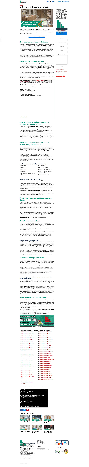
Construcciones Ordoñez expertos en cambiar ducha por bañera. (32, 394)
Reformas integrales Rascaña (45, 343)
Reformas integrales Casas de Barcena (46, 359)
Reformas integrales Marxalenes (27, 343)
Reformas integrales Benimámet (45, 365)
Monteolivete (34, 84)
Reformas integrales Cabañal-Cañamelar (27, 382)
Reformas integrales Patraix (26, 359)
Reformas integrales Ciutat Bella (27, 333)
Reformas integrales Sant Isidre (27, 361)
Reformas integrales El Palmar (45, 373)
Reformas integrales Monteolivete (27, 373)
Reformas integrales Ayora (44, 335)
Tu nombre (62, 38)
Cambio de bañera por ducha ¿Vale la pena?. (60, 75)
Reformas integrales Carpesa (44, 357)
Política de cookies (40, 441)
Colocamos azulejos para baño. (26, 402)
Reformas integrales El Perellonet (45, 375)
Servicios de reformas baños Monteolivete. (30, 396)
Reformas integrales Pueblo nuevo (46, 355)
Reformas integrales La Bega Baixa (46, 339)
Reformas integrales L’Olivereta (27, 355)
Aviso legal (39, 440)
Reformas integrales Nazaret (44, 333)
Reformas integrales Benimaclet (45, 341)
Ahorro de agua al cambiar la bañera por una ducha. (61, 72)
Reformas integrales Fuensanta (27, 357)
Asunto (62, 50)
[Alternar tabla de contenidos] (46, 390)
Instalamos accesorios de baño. (28, 401)
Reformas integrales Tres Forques (27, 353)
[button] (1, 39)
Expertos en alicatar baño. (25, 400)
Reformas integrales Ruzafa (26, 335)
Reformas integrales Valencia (27, 331)
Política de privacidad (41, 442)
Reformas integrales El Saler (44, 371)
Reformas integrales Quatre (26, 371)
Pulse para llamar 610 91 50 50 (37, 37)
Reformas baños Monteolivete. (26, 392)
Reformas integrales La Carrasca (45, 337)
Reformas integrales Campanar (27, 341)
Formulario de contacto (41, 448)
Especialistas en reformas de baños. (27, 391)
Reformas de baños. (60, 69)
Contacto (59, 1)
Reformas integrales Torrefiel (45, 345)
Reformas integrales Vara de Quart (28, 363)
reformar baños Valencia (24, 81)
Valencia (53, 1)
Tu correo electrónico (62, 42)
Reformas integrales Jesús (26, 365)
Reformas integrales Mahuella (45, 361)
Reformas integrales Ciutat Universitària (26, 350)
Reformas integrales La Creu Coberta (28, 367)
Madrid (47, 1)
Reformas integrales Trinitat (26, 345)
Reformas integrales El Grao (26, 380)
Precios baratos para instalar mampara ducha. (29, 399)
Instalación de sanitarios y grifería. (27, 405)
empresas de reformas (40, 80)
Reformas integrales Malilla (26, 375)
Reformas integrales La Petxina (27, 339)
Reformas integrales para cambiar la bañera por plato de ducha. (32, 395)
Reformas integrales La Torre (45, 377)
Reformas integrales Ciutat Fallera (46, 351)
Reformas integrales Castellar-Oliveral (46, 379)
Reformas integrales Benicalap (45, 349)
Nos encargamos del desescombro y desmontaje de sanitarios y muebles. (35, 404)
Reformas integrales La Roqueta (27, 337)
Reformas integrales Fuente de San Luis (28, 377)
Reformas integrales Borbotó (45, 363)
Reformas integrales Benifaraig (45, 353)
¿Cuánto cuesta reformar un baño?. (28, 397)
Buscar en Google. (23, 117)
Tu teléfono (62, 46)
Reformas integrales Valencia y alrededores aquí (31, 406)
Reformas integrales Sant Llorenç (45, 347)
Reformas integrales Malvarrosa (45, 331)
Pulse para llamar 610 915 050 (61, 33)
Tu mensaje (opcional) (62, 54)
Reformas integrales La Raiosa (27, 369)
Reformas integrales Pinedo (44, 369)
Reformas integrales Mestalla (27, 347)
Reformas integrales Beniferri (45, 367)
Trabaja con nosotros (65, 1)
